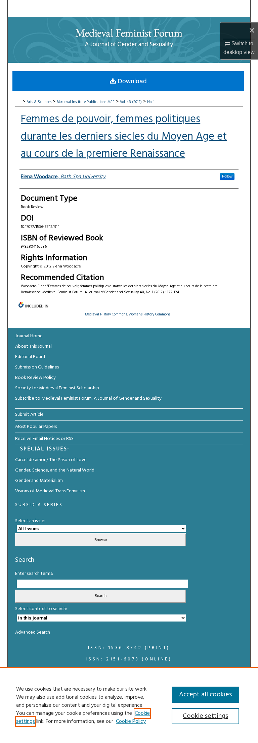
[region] (129, 705)
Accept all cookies (205, 694)
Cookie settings (205, 716)
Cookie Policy (131, 721)
